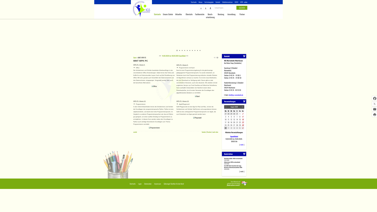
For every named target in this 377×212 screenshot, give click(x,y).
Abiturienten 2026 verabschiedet (232, 162)
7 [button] (192, 51)
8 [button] (195, 51)
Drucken (209, 132)
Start (134, 57)
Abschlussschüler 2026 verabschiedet (233, 158)
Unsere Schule (168, 14)
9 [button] (197, 51)
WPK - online (243, 2)
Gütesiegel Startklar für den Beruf (174, 183)
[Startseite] (141, 18)
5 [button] (187, 51)
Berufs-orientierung (210, 16)
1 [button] (177, 51)
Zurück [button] (2, 35)
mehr (242, 144)
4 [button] (185, 51)
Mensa (200, 2)
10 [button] (200, 51)
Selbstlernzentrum (227, 2)
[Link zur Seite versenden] (214, 57)
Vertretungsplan (209, 2)
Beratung (221, 14)
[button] (242, 107)
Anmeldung (231, 14)
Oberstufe (189, 14)
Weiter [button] (374, 35)
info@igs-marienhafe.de (236, 95)
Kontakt (218, 2)
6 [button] (190, 51)
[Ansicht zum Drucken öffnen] (217, 57)
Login (139, 183)
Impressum (157, 183)
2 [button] (179, 51)
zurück (135, 132)
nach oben (215, 132)
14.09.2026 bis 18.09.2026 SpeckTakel (174, 56)
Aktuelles (178, 14)
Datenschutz (147, 183)
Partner (242, 14)
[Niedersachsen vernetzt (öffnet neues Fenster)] (237, 185)
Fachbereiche (199, 14)
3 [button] (182, 51)
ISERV (236, 2)
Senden (204, 132)
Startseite (194, 2)
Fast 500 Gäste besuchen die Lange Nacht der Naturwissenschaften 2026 (233, 166)
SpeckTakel (234, 136)
